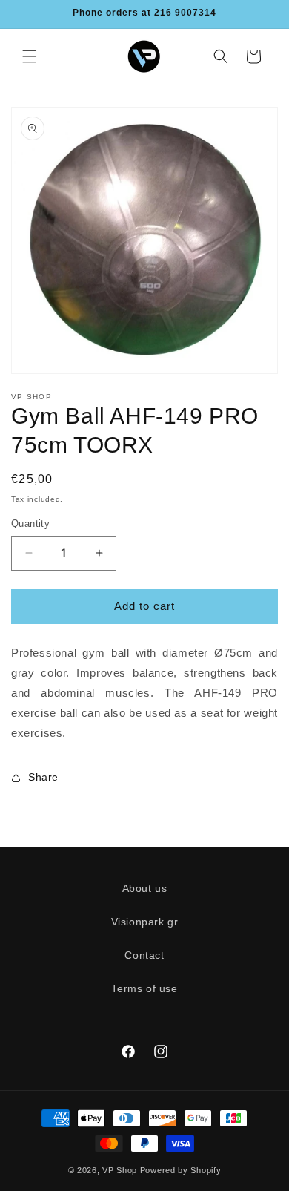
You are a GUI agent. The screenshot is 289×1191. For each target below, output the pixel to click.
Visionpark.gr (145, 922)
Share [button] (43, 777)
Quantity (30, 523)
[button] (29, 56)
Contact (144, 955)
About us (144, 888)
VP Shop (119, 1170)
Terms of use (144, 988)
